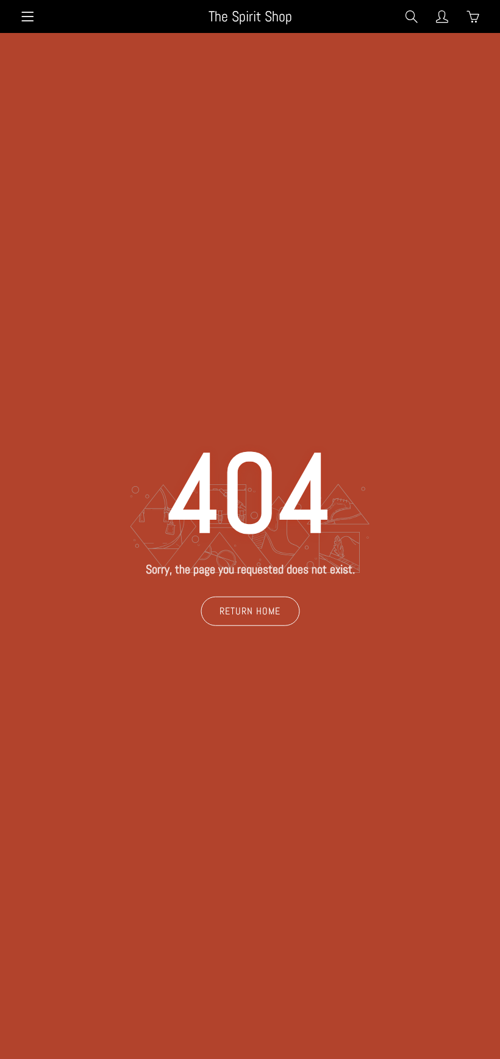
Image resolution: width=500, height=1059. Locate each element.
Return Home (250, 610)
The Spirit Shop (250, 16)
